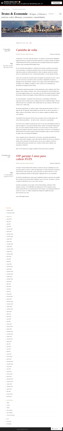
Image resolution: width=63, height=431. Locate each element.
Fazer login (9, 423)
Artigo (31, 54)
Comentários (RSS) (11, 212)
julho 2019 (9, 284)
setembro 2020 (10, 254)
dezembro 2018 (10, 301)
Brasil (7, 65)
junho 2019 (9, 286)
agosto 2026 (9, 219)
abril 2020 (9, 261)
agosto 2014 (9, 389)
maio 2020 (9, 259)
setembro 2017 (10, 338)
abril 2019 (9, 291)
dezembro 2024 (10, 234)
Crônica (8, 405)
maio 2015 (9, 368)
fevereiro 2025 (9, 229)
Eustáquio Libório (25, 54)
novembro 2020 (10, 249)
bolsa (4, 65)
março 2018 (9, 324)
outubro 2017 (9, 336)
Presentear (56, 3)
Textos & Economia (14, 13)
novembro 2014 (10, 381)
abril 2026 (9, 224)
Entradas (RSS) (10, 210)
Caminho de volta (26, 50)
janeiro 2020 (9, 269)
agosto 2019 (9, 281)
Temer (11, 67)
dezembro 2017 (10, 331)
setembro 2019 (10, 279)
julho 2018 (9, 314)
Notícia (32, 163)
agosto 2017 (9, 341)
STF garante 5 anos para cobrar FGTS (31, 157)
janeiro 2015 (9, 376)
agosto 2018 (9, 311)
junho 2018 (9, 316)
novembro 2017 (10, 334)
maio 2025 (9, 226)
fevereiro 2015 (9, 373)
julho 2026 (9, 221)
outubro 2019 (9, 276)
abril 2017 (9, 351)
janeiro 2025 (9, 231)
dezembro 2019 (10, 271)
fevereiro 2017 (9, 356)
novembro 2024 (10, 236)
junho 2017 (9, 346)
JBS (7, 67)
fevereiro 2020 (9, 266)
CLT (4, 174)
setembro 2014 (10, 386)
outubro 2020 (9, 251)
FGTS (9, 176)
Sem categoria (9, 412)
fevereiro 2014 (9, 394)
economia (6, 176)
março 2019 (9, 294)
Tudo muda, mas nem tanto (18, 9)
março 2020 (9, 264)
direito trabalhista (9, 174)
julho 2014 (9, 391)
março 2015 (9, 371)
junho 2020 (9, 256)
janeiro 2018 (9, 329)
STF (9, 67)
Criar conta (9, 421)
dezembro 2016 (10, 361)
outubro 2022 (9, 246)
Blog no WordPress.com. (22, 429)
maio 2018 (9, 319)
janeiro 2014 (9, 396)
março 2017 (9, 354)
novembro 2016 (10, 364)
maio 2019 (9, 289)
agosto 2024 (9, 241)
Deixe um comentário (55, 54)
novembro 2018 (10, 303)
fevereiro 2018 (9, 326)
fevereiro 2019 (9, 296)
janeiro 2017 (9, 359)
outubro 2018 (9, 306)
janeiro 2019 (9, 299)
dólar (5, 67)
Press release (9, 410)
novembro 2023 (10, 244)
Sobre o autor (6, 9)
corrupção (11, 65)
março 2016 (9, 366)
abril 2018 (9, 321)
